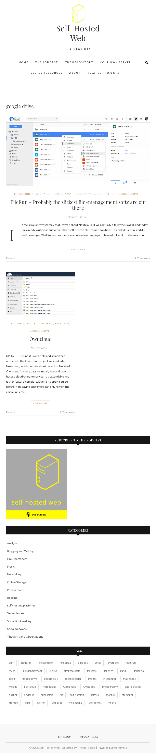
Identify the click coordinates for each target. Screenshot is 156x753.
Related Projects (103, 72)
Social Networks (17, 628)
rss (61, 694)
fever (12, 670)
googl (12, 678)
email (98, 662)
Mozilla (13, 686)
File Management (89, 194)
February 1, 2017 (76, 217)
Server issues (15, 613)
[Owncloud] (40, 293)
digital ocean (45, 662)
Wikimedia (75, 702)
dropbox (46, 323)
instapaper (109, 678)
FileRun (110, 194)
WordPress (120, 747)
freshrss (91, 670)
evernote (113, 662)
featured (62, 323)
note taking (49, 686)
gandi (123, 670)
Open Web (69, 686)
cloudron (26, 662)
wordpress (95, 702)
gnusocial (138, 670)
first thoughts (72, 670)
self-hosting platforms (21, 605)
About (75, 72)
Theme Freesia (86, 747)
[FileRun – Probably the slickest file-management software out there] (78, 150)
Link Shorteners (17, 558)
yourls (112, 702)
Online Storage (37, 194)
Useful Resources (46, 72)
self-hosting (77, 694)
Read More (78, 249)
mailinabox (129, 678)
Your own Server (115, 62)
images (92, 678)
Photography (61, 194)
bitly (11, 662)
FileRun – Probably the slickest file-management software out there (78, 205)
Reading (12, 597)
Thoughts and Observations (25, 636)
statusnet (127, 694)
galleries (108, 670)
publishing (47, 694)
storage (13, 702)
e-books (83, 662)
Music (18, 194)
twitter (41, 702)
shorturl (110, 694)
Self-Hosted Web (78, 33)
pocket (13, 694)
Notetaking (14, 574)
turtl (27, 702)
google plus (51, 678)
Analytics (13, 543)
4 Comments (142, 258)
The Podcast (46, 62)
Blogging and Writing (20, 551)
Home (23, 62)
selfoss (95, 694)
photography (110, 686)
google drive (128, 194)
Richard (10, 258)
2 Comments (67, 412)
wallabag (57, 702)
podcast (29, 694)
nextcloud (30, 686)
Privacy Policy (89, 736)
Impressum (64, 736)
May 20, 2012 (39, 348)
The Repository (79, 62)
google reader (73, 678)
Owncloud (40, 339)
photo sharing (133, 686)
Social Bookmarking (19, 621)
